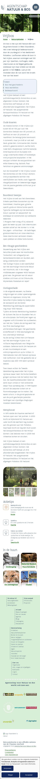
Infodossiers (28, 601)
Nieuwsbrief (20, 624)
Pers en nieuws (21, 614)
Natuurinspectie (16, 651)
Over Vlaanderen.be (11, 755)
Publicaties (15, 670)
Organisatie (16, 665)
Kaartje (13, 525)
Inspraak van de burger (18, 656)
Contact (15, 674)
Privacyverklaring (10, 750)
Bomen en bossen (17, 635)
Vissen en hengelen (17, 642)
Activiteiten (11, 603)
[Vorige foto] (5, 477)
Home (5, 39)
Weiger (10, 775)
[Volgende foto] (34, 477)
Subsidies (14, 654)
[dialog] (20, 768)
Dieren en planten (17, 644)
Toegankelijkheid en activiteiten (21, 640)
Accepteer (29, 775)
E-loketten (14, 630)
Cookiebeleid (9, 752)
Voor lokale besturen (18, 658)
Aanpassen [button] (7, 768)
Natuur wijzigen (16, 637)
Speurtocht (15, 542)
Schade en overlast (17, 647)
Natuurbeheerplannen (18, 633)
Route (13, 514)
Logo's (14, 672)
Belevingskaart (12, 605)
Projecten (27, 603)
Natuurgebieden (18, 39)
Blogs (17, 619)
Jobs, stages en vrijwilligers (21, 667)
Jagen (13, 649)
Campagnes (19, 621)
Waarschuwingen (21, 612)
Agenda (18, 617)
